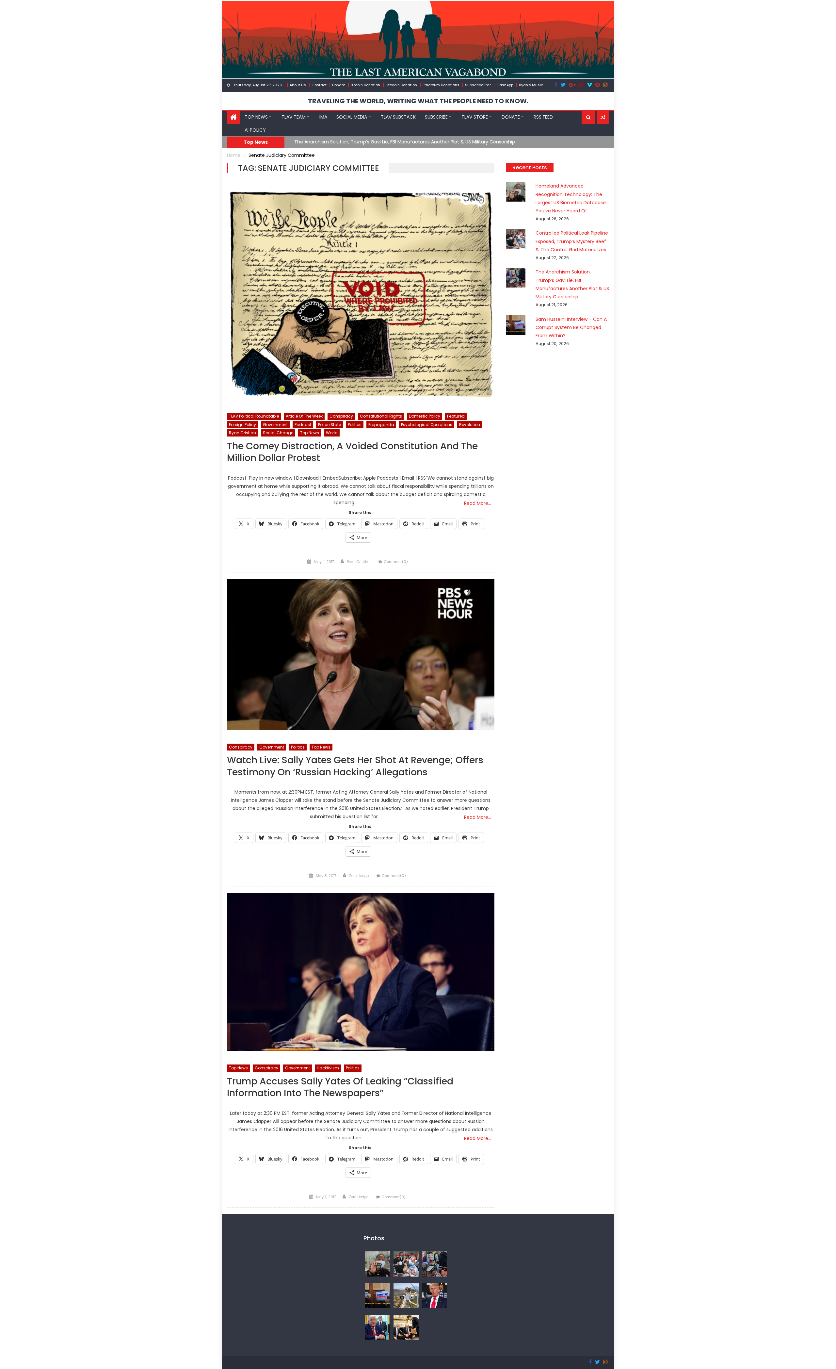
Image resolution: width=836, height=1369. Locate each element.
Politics (355, 424)
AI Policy (255, 130)
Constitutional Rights (381, 416)
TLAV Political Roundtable (254, 416)
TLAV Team (293, 117)
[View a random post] (603, 117)
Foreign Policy (242, 424)
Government (275, 424)
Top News (256, 117)
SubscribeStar (478, 85)
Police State (329, 424)
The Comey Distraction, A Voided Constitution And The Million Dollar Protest (352, 452)
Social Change (278, 433)
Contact (319, 85)
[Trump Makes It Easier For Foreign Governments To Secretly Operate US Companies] (377, 1327)
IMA (323, 117)
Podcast (303, 424)
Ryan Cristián (359, 561)
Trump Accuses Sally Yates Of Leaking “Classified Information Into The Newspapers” (340, 1087)
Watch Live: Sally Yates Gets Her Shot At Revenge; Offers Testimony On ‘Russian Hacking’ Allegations (355, 766)
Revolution (469, 424)
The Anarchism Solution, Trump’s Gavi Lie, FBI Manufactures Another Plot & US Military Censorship (404, 142)
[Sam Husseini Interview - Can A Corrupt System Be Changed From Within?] (377, 1295)
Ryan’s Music (531, 85)
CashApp (504, 85)
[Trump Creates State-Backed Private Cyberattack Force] (406, 1327)
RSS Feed (543, 117)
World (332, 433)
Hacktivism (328, 1068)
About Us (298, 85)
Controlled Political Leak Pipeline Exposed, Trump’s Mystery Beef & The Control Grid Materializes (572, 241)
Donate (338, 85)
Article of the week (304, 416)
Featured (456, 416)
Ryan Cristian (242, 433)
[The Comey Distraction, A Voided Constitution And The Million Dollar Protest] (360, 294)
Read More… (477, 503)
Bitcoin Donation (365, 85)
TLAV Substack (398, 117)
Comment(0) (396, 561)
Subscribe (436, 117)
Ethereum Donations (441, 85)
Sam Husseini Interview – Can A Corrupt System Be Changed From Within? (571, 327)
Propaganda (381, 424)
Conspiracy (341, 416)
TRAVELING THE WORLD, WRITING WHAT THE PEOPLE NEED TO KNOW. (418, 101)
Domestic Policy (424, 416)
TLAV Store (474, 117)
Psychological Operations (426, 424)
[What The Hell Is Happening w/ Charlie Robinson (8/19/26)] (434, 1295)
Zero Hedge (359, 875)
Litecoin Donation (401, 85)
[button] (588, 117)
